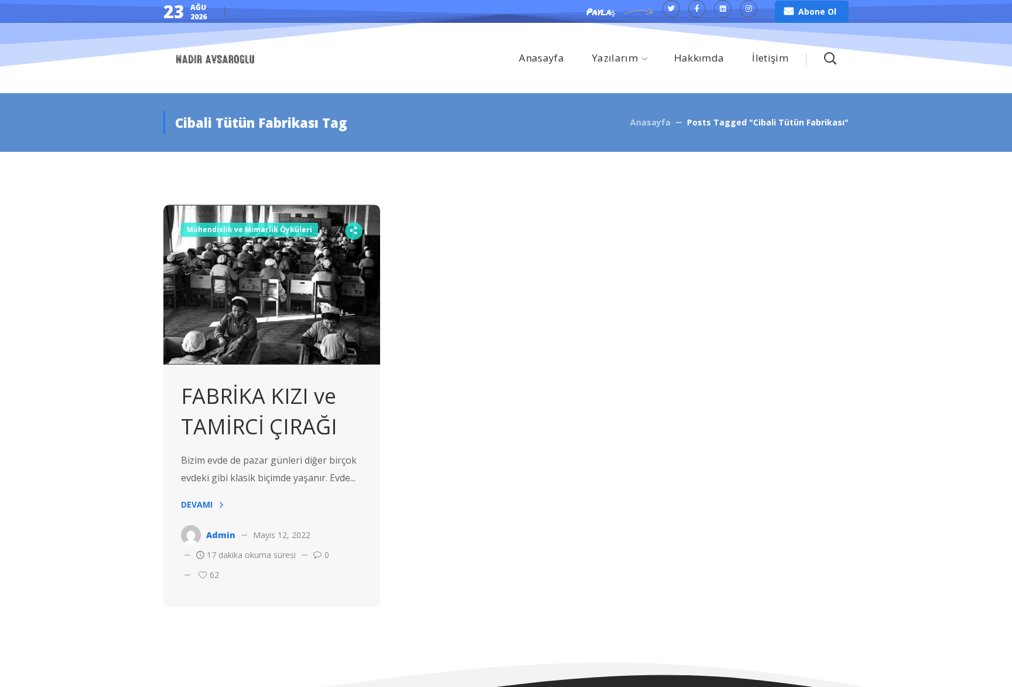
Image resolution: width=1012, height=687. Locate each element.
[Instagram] (748, 9)
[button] (812, 12)
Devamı (197, 504)
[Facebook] (697, 9)
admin (220, 534)
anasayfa (650, 122)
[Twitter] (671, 9)
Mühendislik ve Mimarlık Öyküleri (249, 229)
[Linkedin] (722, 9)
